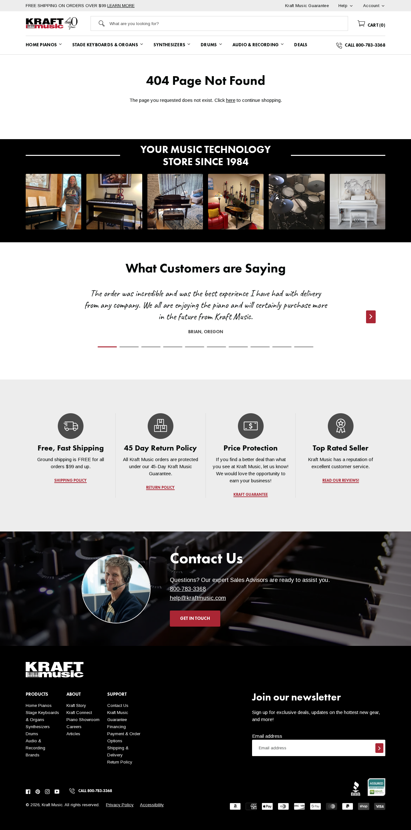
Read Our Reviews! (340, 481)
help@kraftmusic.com (198, 598)
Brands (32, 755)
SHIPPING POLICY (70, 481)
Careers (74, 726)
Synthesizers (38, 726)
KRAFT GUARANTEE (250, 495)
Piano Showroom (83, 719)
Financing (116, 726)
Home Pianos (39, 705)
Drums (32, 733)
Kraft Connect (79, 712)
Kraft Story (76, 705)
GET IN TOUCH (195, 618)
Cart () (375, 25)
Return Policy (119, 762)
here (230, 100)
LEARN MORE (121, 5)
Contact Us (117, 705)
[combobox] (228, 23)
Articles (73, 733)
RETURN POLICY (160, 488)
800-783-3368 (188, 589)
